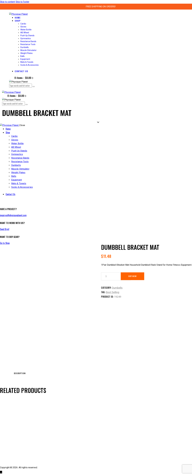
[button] (14, 423)
